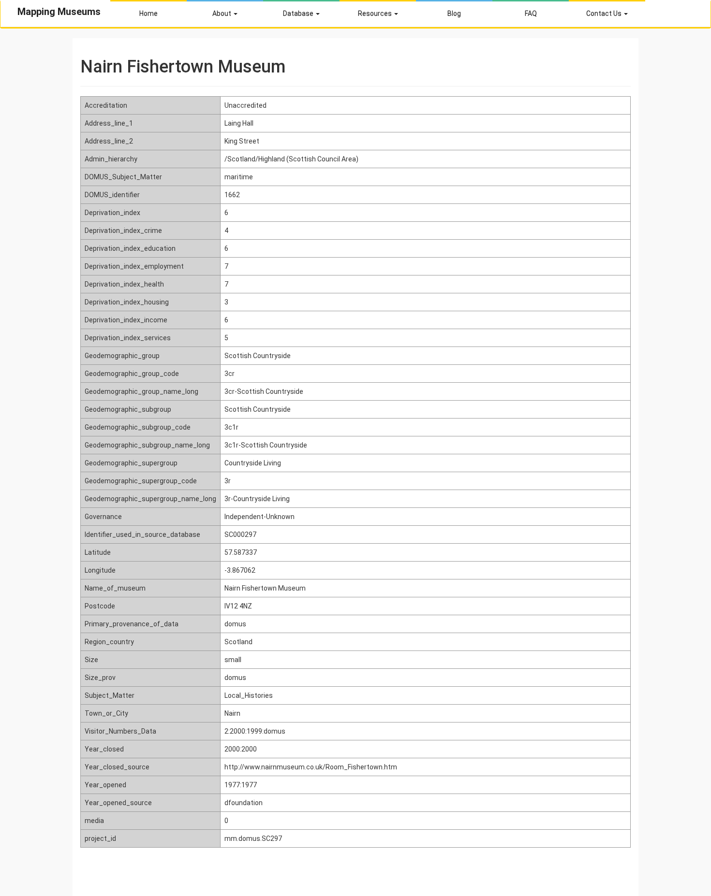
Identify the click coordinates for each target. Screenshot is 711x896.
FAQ (531, 13)
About (222, 13)
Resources (375, 13)
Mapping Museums (59, 11)
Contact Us (604, 13)
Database (299, 13)
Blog (454, 13)
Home (148, 13)
